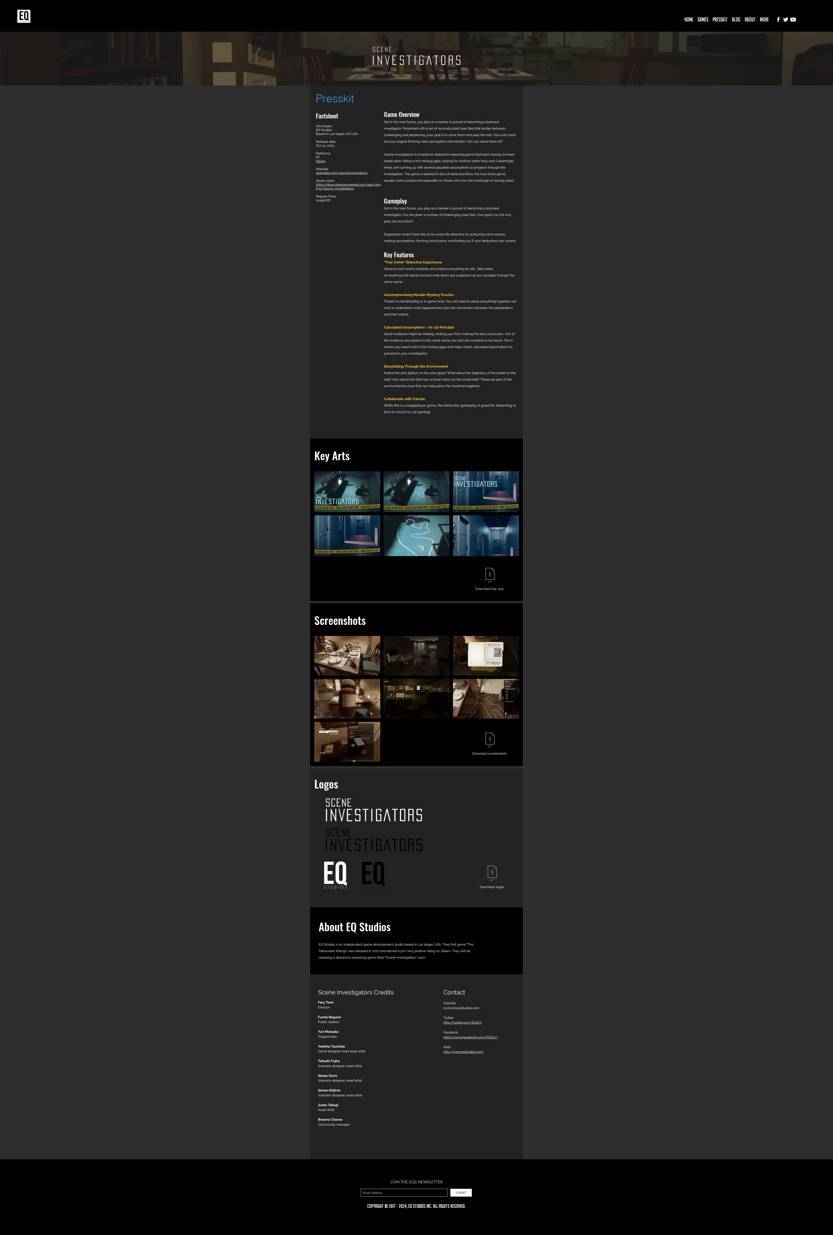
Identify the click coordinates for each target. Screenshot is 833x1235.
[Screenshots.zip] (490, 740)
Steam (321, 161)
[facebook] (778, 19)
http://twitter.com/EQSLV (462, 1023)
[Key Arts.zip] (490, 575)
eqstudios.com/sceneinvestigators (341, 173)
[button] (702, 19)
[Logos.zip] (492, 873)
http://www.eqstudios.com (463, 1052)
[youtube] (793, 19)
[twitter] (785, 19)
